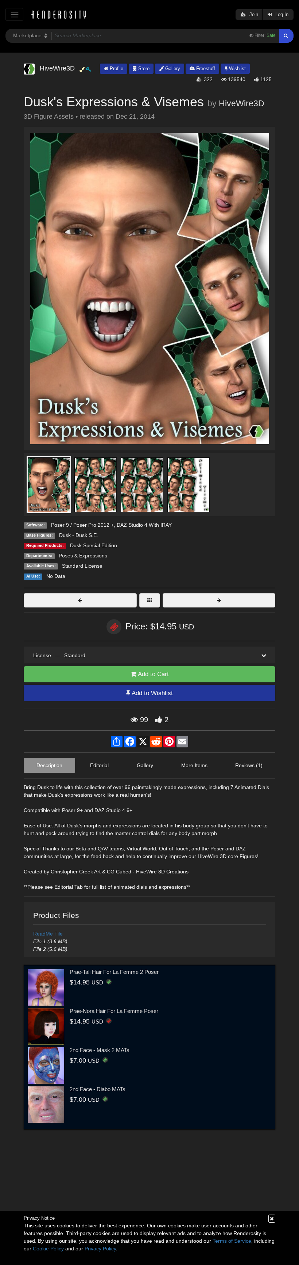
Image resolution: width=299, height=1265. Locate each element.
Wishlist (237, 68)
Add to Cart (152, 674)
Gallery (172, 68)
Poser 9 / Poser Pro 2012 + (82, 525)
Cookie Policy (48, 1248)
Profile (115, 68)
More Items (194, 765)
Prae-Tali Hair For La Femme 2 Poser (114, 972)
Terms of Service (232, 1241)
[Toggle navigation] (14, 14)
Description (49, 765)
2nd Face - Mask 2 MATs (99, 1050)
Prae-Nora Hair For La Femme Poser (114, 1011)
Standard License (82, 566)
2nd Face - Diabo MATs (97, 1089)
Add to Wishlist (151, 693)
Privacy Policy (100, 1248)
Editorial (99, 765)
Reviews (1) (249, 765)
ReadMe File (48, 934)
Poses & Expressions (83, 556)
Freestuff (205, 68)
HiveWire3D (241, 103)
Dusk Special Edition (93, 545)
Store (143, 68)
